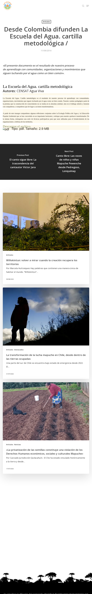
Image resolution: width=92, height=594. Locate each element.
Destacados (18, 350)
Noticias (17, 444)
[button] (87, 6)
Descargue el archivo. (17, 126)
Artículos (46, 22)
